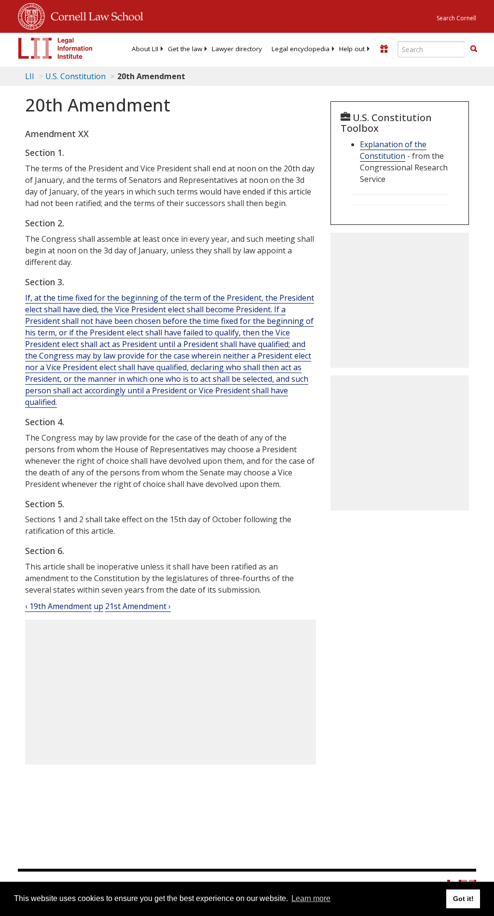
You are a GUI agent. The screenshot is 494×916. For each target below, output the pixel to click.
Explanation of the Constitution (393, 150)
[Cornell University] (31, 15)
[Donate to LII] (384, 48)
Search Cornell (456, 18)
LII (29, 76)
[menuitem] (145, 49)
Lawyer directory (237, 48)
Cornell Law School (94, 15)
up (98, 606)
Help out (352, 48)
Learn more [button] (310, 898)
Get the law (185, 48)
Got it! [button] (463, 898)
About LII (145, 48)
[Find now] (474, 49)
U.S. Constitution (75, 76)
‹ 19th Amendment (58, 606)
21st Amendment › (138, 606)
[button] (473, 48)
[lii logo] (55, 48)
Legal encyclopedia (300, 48)
